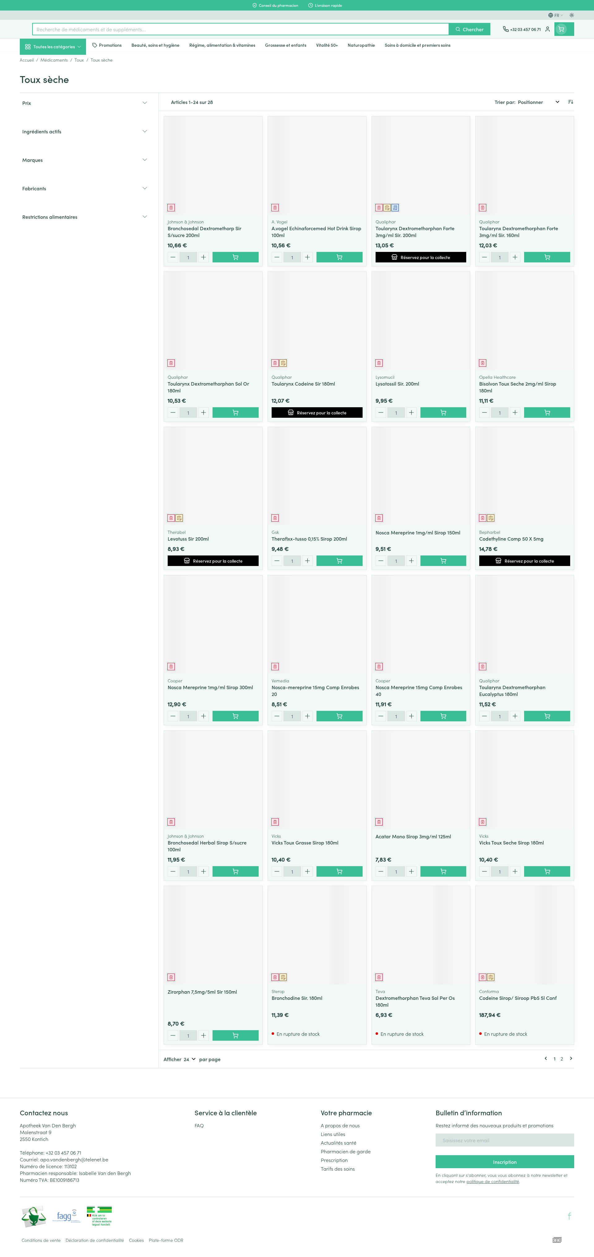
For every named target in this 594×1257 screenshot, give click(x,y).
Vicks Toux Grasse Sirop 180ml (305, 842)
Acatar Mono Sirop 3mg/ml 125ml (413, 836)
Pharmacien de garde (346, 1151)
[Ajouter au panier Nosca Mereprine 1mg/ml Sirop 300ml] (236, 716)
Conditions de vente (41, 1240)
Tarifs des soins (338, 1168)
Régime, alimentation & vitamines (59, 102)
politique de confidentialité (493, 1181)
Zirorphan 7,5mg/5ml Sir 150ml (202, 991)
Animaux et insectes (59, 196)
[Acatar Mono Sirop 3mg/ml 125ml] (421, 780)
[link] (547, 1058)
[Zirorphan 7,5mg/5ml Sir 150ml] (213, 935)
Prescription (334, 1159)
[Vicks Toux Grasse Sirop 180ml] (317, 780)
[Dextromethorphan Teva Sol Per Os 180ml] (421, 935)
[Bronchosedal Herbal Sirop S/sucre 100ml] (213, 780)
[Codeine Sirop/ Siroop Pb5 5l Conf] (525, 935)
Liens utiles (333, 1133)
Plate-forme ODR (166, 1240)
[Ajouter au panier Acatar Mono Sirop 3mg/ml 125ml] (443, 871)
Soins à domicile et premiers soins (59, 177)
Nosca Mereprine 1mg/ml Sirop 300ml (210, 687)
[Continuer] (570, 1058)
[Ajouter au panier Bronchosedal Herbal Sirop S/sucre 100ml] (236, 871)
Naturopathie (59, 157)
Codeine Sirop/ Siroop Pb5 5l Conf (518, 997)
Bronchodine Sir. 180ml (297, 997)
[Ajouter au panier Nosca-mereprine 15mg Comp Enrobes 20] (339, 716)
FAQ (199, 1125)
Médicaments (59, 214)
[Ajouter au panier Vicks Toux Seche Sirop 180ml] (547, 871)
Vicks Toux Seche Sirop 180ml (511, 842)
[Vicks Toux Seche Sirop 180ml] (525, 780)
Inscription (505, 1161)
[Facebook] (569, 1216)
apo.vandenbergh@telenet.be (74, 1159)
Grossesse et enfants (59, 122)
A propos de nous (340, 1125)
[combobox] (240, 29)
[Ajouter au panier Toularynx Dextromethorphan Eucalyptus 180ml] (547, 716)
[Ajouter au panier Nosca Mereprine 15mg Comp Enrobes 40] (443, 716)
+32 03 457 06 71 (63, 1152)
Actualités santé (338, 1142)
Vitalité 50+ (59, 139)
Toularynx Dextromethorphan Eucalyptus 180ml (512, 690)
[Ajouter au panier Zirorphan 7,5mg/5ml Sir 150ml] (236, 1035)
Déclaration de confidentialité (95, 1240)
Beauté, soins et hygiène (59, 80)
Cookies (136, 1240)
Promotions (37, 61)
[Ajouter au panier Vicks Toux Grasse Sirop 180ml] (339, 871)
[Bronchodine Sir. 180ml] (317, 935)
